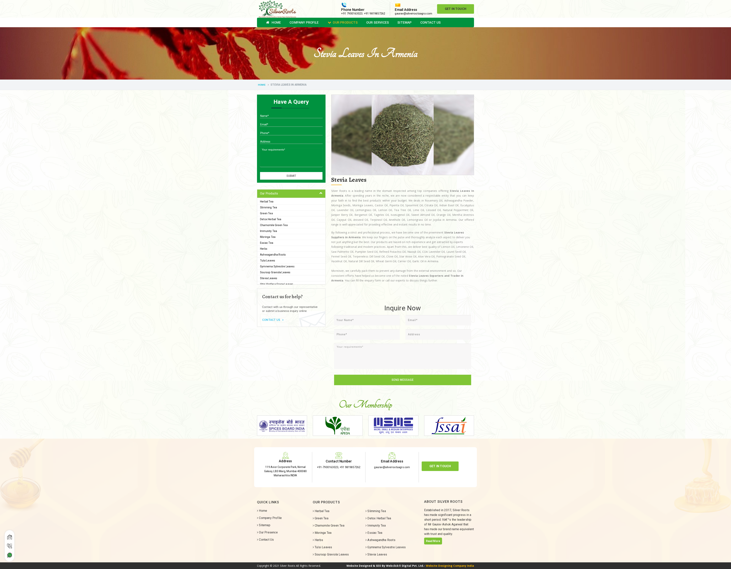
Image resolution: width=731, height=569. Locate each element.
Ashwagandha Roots (273, 254)
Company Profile (304, 22)
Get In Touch (455, 9)
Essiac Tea (266, 242)
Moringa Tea (267, 236)
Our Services (377, 22)
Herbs (263, 248)
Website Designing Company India (450, 565)
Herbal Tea (266, 201)
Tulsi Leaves (267, 260)
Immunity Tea (268, 231)
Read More (433, 541)
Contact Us (430, 22)
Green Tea (266, 213)
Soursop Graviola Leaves (275, 272)
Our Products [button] (269, 193)
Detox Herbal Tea (270, 219)
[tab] (291, 194)
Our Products (345, 22)
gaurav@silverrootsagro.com (413, 13)
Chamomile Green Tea (274, 225)
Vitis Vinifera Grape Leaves (276, 284)
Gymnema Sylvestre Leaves (277, 266)
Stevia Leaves (268, 278)
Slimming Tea (268, 207)
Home (276, 22)
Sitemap (404, 22)
